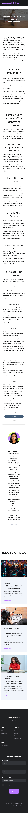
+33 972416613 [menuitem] (17, 738)
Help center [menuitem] (4, 733)
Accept (14, 416)
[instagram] (15, 720)
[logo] (14, 718)
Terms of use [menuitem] (14, 807)
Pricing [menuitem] (15, 735)
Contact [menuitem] (16, 733)
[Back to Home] (10, 3)
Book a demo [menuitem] (17, 730)
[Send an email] (12, 524)
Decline (14, 420)
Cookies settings (14, 412)
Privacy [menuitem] (22, 806)
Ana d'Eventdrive (7, 16)
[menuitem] (7, 728)
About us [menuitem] (3, 748)
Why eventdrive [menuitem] (5, 745)
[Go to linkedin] (16, 524)
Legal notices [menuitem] (5, 806)
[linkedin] (13, 720)
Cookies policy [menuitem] (14, 806)
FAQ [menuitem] (2, 730)
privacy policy (21, 785)
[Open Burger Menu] (25, 3)
